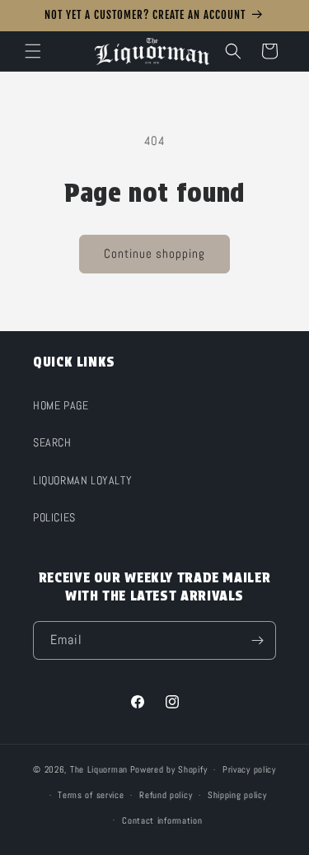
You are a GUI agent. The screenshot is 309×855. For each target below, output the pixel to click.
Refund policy (165, 795)
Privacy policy (249, 769)
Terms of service (91, 795)
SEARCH (52, 442)
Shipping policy (237, 795)
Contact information (162, 820)
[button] (33, 51)
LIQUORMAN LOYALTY (82, 480)
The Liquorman (99, 769)
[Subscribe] (257, 640)
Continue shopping (154, 253)
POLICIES (54, 517)
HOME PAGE (60, 405)
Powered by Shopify (169, 769)
